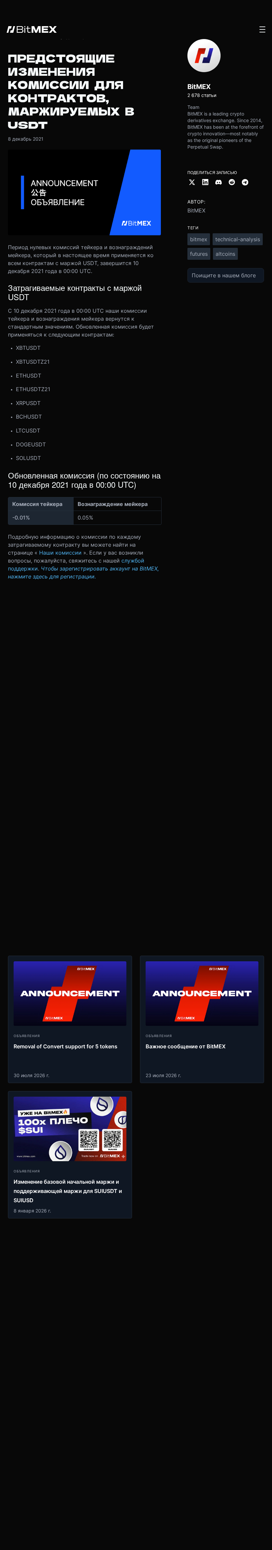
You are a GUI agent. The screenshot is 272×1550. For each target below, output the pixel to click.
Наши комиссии (60, 552)
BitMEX (196, 210)
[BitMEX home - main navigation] (32, 29)
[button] (262, 29)
